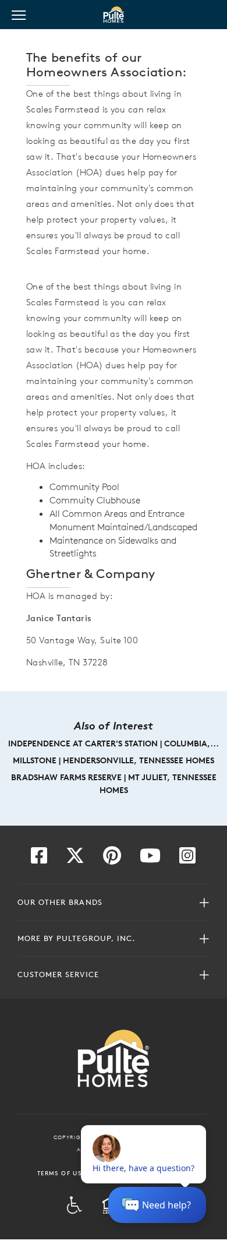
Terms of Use (61, 1173)
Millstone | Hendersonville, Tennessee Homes (113, 760)
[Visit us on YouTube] (150, 859)
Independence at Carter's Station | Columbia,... (113, 743)
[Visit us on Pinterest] (112, 859)
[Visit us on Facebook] (39, 859)
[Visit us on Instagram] (187, 859)
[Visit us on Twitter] (75, 859)
